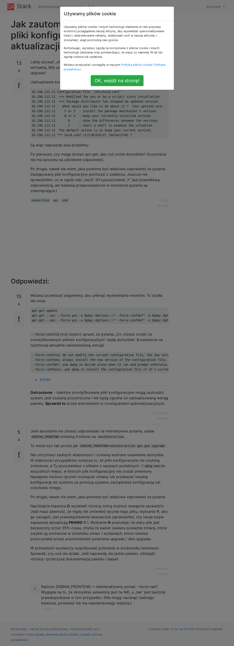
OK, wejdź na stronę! (117, 80)
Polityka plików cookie (136, 64)
